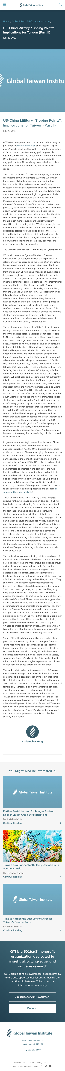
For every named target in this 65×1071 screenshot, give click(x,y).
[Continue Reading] (60, 823)
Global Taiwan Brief (22, 21)
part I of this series (25, 145)
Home (6, 21)
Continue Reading (12, 823)
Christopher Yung (32, 741)
